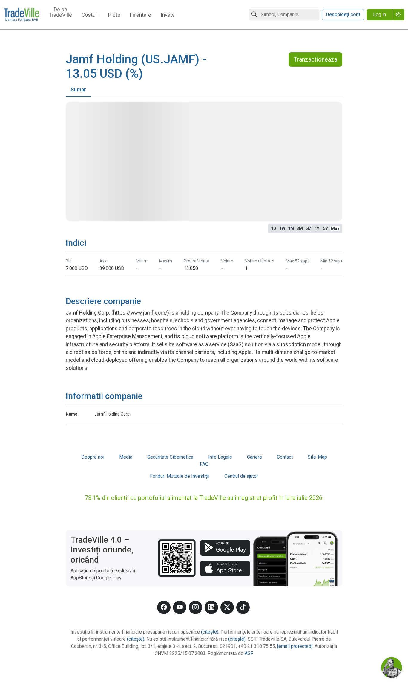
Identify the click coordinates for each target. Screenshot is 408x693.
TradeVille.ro (21, 15)
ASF (249, 653)
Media (125, 457)
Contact (285, 457)
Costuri (90, 15)
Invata (168, 15)
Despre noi (92, 457)
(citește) (209, 632)
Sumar (78, 90)
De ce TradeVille (60, 12)
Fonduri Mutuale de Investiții (179, 476)
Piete (114, 15)
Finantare (140, 15)
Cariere (254, 457)
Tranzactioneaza (315, 59)
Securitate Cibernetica (170, 457)
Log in (379, 14)
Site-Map (317, 457)
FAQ (204, 464)
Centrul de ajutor (241, 476)
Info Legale (220, 457)
